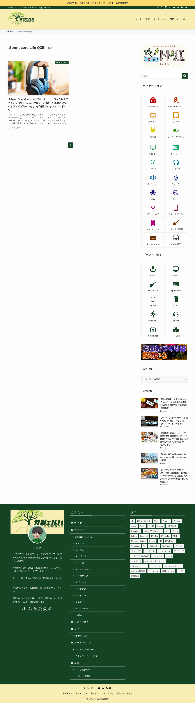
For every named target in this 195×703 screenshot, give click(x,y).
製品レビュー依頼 (125, 693)
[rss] (182, 7)
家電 (76, 662)
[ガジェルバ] (21, 19)
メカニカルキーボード (155, 561)
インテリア (150, 551)
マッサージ (136, 561)
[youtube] (174, 7)
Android (177, 521)
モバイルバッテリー (85, 608)
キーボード (80, 556)
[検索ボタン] (184, 19)
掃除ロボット (168, 571)
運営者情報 (68, 693)
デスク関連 (80, 589)
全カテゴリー (81, 693)
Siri (144, 546)
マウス (169, 556)
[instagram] (166, 7)
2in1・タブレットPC (85, 649)
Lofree (134, 536)
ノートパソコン (82, 642)
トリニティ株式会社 (140, 556)
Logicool (144, 536)
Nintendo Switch (138, 541)
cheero (160, 526)
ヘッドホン (80, 595)
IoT (167, 531)
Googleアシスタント (153, 531)
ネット (78, 629)
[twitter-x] (162, 7)
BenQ (151, 526)
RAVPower (170, 541)
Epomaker (135, 531)
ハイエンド (158, 556)
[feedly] (178, 7)
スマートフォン (82, 569)
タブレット (80, 582)
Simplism (135, 546)
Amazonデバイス (83, 537)
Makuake (165, 536)
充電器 (78, 615)
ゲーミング (179, 551)
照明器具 (135, 576)
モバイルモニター (139, 566)
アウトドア (136, 551)
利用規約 (95, 693)
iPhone (175, 531)
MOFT (176, 536)
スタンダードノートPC (86, 656)
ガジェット (80, 530)
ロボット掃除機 (82, 676)
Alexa (156, 521)
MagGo (154, 536)
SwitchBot (154, 546)
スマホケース (81, 576)
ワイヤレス (154, 571)
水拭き (181, 571)
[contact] (186, 7)
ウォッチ (79, 550)
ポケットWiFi (81, 636)
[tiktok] (170, 7)
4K (132, 521)
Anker (133, 526)
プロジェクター (82, 669)
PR (160, 541)
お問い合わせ (107, 693)
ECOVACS (172, 526)
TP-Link (179, 546)
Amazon (166, 521)
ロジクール (156, 566)
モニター (79, 602)
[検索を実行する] (185, 76)
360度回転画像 (143, 521)
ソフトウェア (81, 621)
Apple (142, 526)
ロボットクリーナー (173, 566)
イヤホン (79, 543)
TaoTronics (167, 546)
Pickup (78, 522)
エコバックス (164, 551)
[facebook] (158, 7)
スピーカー (80, 563)
